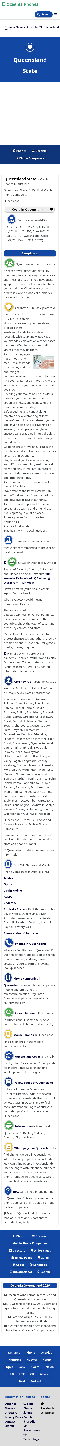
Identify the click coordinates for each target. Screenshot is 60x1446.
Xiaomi (35, 1367)
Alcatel (44, 1374)
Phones (21, 151)
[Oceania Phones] (55, 14)
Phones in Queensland (30, 944)
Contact (10, 1421)
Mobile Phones (23, 1035)
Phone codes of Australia (21, 933)
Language (39, 1265)
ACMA (8, 897)
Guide (44, 1257)
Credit (30, 1421)
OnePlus (46, 1352)
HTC (22, 1374)
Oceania (41, 151)
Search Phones (25, 1013)
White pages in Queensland (33, 1148)
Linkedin (28, 582)
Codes (19, 1265)
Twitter (41, 578)
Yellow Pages (23, 1257)
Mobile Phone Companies (29, 1243)
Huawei (32, 1359)
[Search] (38, 14)
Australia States (15, 909)
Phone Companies (31, 158)
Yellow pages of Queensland (33, 1082)
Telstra (8, 878)
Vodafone (10, 903)
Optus (8, 884)
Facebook (26, 578)
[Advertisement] (30, 113)
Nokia (50, 1367)
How (15, 1191)
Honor (46, 1359)
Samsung (14, 1352)
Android (35, 1381)
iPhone (30, 1352)
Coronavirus (23, 681)
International (24, 1126)
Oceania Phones (22, 4)
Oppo (9, 1367)
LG (12, 1374)
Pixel (21, 1381)
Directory (18, 1250)
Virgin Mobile (13, 890)
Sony (22, 1367)
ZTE (32, 1374)
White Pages (42, 1250)
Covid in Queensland (27, 209)
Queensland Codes (27, 1056)
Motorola (15, 1359)
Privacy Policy (14, 1417)
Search (46, 14)
